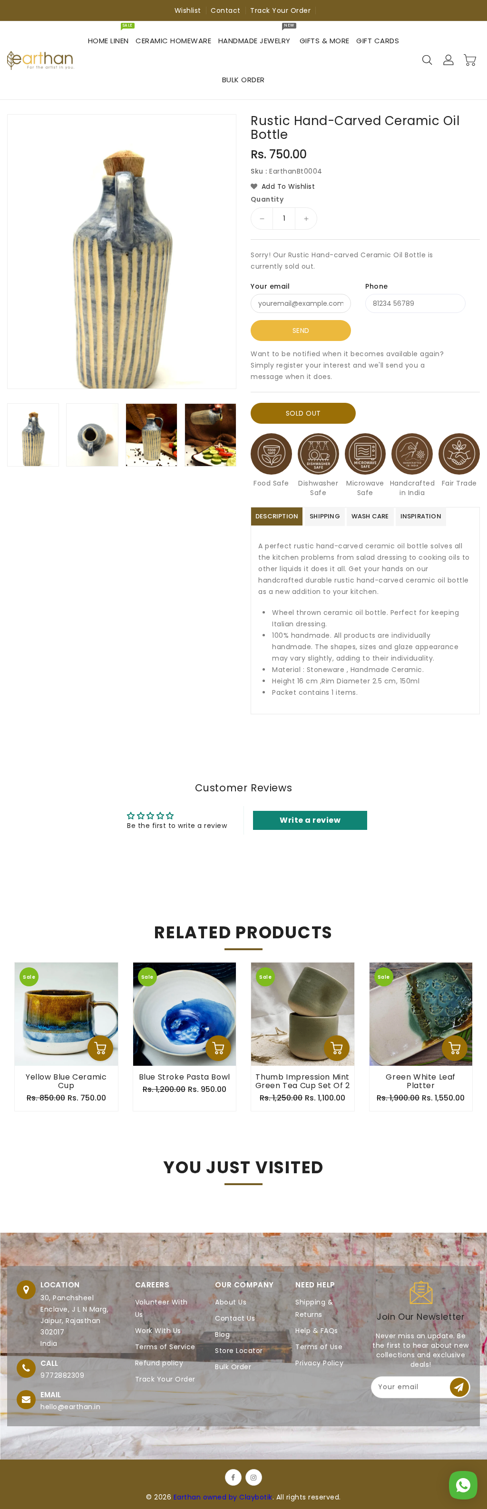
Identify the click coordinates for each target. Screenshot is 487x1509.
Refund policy (159, 1363)
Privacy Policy (319, 1363)
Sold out (303, 413)
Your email (270, 286)
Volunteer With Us (161, 1308)
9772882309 (62, 1375)
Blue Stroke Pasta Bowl (184, 1077)
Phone (376, 286)
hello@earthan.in (70, 1407)
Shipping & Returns (314, 1308)
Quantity (267, 199)
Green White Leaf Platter (421, 1081)
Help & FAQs (316, 1330)
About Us (230, 1302)
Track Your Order (280, 10)
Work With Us (158, 1330)
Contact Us (235, 1318)
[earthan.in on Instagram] (253, 1477)
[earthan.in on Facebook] (233, 1477)
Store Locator (239, 1350)
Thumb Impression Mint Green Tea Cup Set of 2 (302, 1081)
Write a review (310, 820)
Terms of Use (318, 1347)
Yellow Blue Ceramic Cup (66, 1081)
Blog (222, 1334)
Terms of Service (165, 1347)
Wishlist (188, 10)
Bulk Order (233, 1367)
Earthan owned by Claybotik (223, 1497)
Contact (226, 10)
